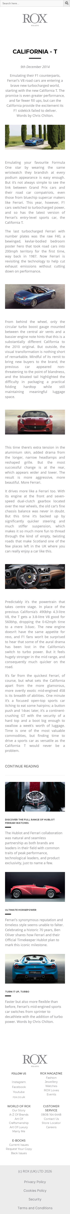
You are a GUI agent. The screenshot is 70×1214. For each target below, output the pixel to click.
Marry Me (18, 1131)
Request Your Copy (19, 1149)
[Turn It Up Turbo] (35, 969)
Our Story (18, 1110)
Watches (51, 1086)
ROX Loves (51, 1090)
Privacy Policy (35, 1182)
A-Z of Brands (18, 1114)
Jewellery (51, 1081)
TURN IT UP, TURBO (17, 991)
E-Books (19, 1140)
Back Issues (19, 1153)
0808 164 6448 (51, 1114)
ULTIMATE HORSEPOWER (20, 910)
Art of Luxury (19, 1127)
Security (35, 1199)
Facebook (19, 1087)
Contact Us (51, 1119)
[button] (67, 3)
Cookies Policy (35, 1190)
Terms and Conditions (35, 1208)
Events (51, 1094)
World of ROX (18, 1106)
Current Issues (19, 1145)
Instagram (19, 1082)
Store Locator (51, 1123)
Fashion (51, 1077)
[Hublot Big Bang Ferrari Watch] (35, 797)
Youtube (19, 1092)
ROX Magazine (51, 1073)
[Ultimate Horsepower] (35, 887)
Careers (51, 1127)
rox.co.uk (19, 1097)
